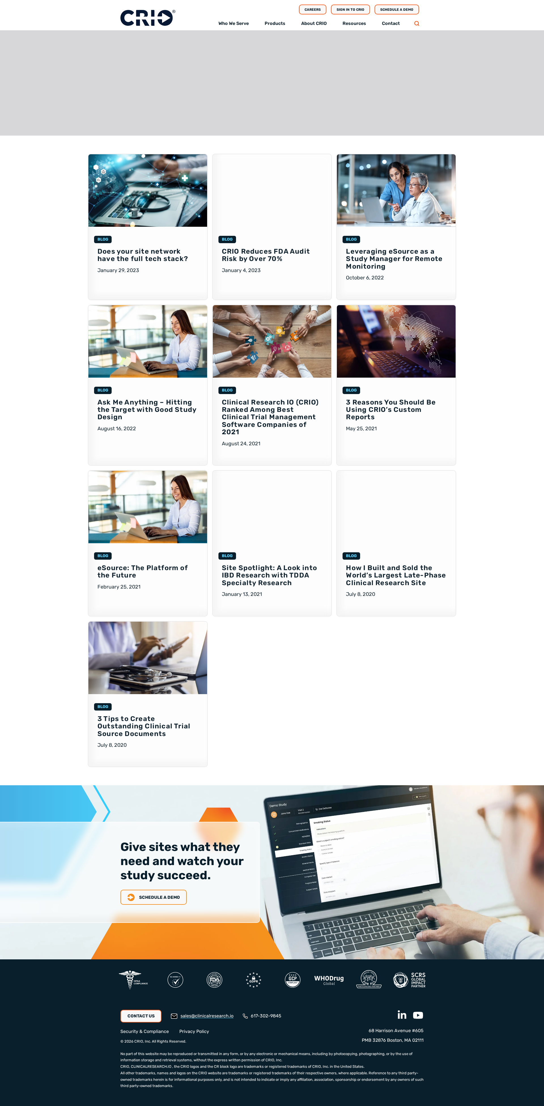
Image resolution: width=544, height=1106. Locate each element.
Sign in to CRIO (350, 10)
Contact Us (141, 1016)
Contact (391, 23)
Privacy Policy (194, 1031)
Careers (313, 10)
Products (275, 23)
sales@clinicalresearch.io (206, 1016)
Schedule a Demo (396, 10)
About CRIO (314, 23)
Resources (354, 23)
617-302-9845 (266, 1016)
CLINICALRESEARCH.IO (151, 1066)
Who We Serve (233, 23)
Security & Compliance (144, 1031)
